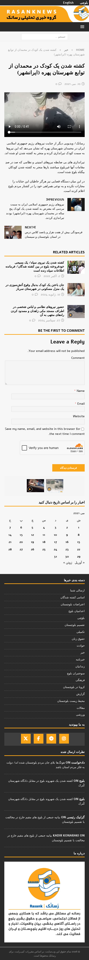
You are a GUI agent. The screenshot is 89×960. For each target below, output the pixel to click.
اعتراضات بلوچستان (73, 604)
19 (32, 542)
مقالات (81, 708)
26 (32, 549)
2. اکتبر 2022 (52, 276)
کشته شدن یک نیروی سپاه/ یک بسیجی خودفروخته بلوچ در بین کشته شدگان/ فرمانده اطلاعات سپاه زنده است (35, 266)
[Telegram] (51, 739)
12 (32, 535)
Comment (78, 358)
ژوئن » (67, 563)
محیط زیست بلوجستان (71, 701)
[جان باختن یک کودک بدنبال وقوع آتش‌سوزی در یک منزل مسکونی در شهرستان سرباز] (76, 289)
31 (55, 556)
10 (55, 535)
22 (78, 549)
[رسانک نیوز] (44, 20)
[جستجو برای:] (44, 37)
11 (44, 535)
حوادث (81, 646)
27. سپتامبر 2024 (49, 320)
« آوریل (80, 563)
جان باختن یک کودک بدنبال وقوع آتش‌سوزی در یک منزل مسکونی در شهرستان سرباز (35, 287)
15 (78, 542)
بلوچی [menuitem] (84, 3)
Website (79, 416)
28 (10, 549)
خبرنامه (80, 659)
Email (80, 404)
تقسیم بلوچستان (75, 625)
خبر (83, 653)
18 (43, 542)
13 (21, 535)
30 (67, 556)
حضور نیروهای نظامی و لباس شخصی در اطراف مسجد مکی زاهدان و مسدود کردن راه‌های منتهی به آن (37, 311)
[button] (83, 26)
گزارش (80, 694)
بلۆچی (81, 618)
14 (10, 535)
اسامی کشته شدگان (72, 597)
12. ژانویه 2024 (50, 294)
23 (67, 549)
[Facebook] (38, 739)
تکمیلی (80, 632)
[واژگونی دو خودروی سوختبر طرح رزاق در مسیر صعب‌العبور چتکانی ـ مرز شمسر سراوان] (54, 485)
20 (21, 542)
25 (44, 549)
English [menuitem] (68, 3)
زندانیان (80, 666)
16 (66, 542)
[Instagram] (64, 739)
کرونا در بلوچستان (74, 687)
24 (55, 549)
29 (78, 556)
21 (10, 542)
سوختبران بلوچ (76, 673)
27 (21, 549)
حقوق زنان (78, 639)
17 (55, 542)
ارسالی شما (77, 590)
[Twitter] (26, 739)
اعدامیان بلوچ (76, 611)
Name (80, 391)
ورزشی (80, 715)
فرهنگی (80, 680)
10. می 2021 (73, 84)
